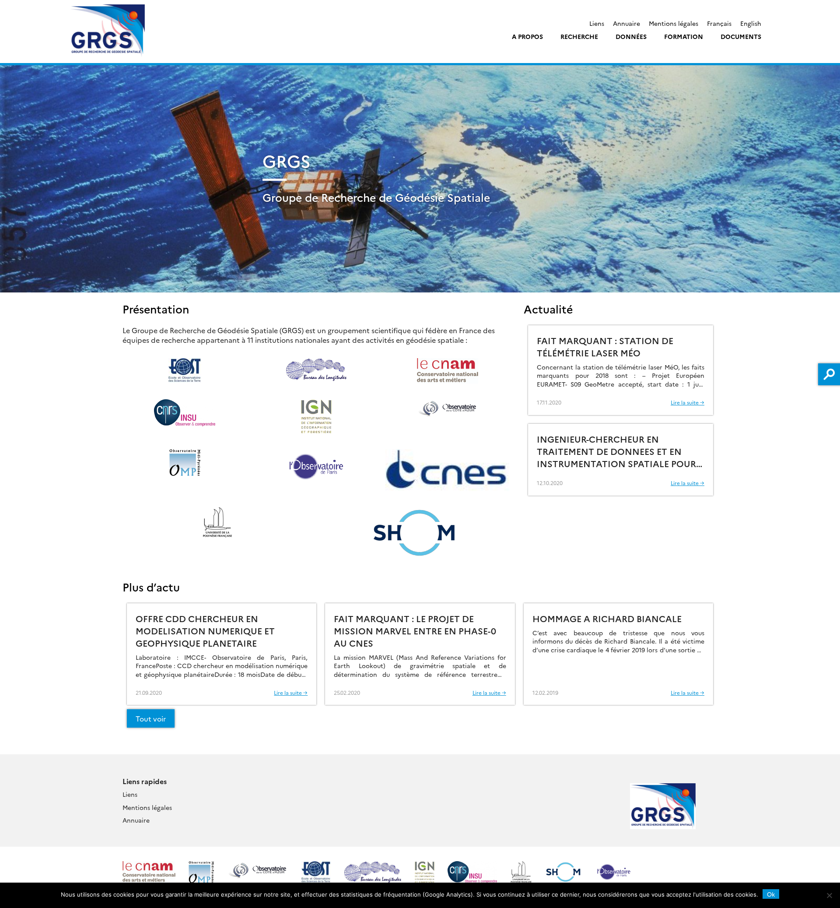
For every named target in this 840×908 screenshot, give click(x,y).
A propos (527, 36)
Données (631, 36)
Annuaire (626, 23)
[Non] (829, 895)
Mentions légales (673, 23)
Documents (741, 36)
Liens (596, 23)
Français (719, 23)
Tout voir (151, 718)
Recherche (579, 36)
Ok (771, 894)
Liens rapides (144, 781)
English (750, 23)
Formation (683, 36)
